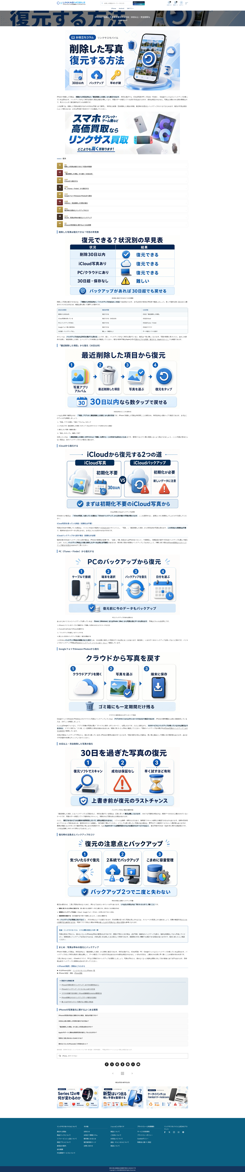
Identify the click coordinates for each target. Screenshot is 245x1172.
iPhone (64, 1056)
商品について (115, 1131)
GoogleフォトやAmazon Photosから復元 (78, 195)
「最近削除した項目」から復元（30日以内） (78, 173)
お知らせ (87, 1131)
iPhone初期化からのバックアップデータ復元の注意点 (79, 997)
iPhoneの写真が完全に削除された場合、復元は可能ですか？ (78, 1015)
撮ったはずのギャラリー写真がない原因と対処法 (77, 1002)
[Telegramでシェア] (128, 1064)
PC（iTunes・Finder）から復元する (76, 187)
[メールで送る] (138, 1064)
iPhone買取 (78, 973)
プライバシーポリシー (145, 1135)
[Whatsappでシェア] (133, 1064)
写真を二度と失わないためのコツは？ (71, 1038)
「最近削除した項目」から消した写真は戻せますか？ (76, 1027)
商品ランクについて (64, 1135)
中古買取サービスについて (66, 1153)
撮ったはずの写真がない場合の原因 (112, 922)
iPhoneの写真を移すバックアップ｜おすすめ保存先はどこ (80, 985)
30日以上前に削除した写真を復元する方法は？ (74, 1021)
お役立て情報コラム (91, 1135)
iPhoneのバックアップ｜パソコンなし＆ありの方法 (78, 989)
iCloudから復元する (71, 180)
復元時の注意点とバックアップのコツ (76, 209)
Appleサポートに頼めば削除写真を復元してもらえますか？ (78, 1032)
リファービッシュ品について (67, 1138)
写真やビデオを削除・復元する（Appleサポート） (151, 339)
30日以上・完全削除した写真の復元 (76, 202)
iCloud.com (105, 528)
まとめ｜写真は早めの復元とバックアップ (78, 217)
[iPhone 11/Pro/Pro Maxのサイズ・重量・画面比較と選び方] (113, 1073)
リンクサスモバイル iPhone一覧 (84, 970)
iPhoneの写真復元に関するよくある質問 (77, 224)
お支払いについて (117, 1138)
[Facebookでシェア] (107, 1064)
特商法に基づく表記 (144, 1142)
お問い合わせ (88, 1146)
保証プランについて (64, 1142)
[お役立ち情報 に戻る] (122, 1073)
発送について (115, 1146)
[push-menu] (186, 3)
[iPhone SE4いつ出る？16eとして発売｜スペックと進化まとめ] (132, 1073)
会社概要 (60, 1149)
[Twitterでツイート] (112, 1064)
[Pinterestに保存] (117, 1064)
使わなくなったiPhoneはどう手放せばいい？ (73, 1044)
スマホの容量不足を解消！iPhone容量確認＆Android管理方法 (82, 993)
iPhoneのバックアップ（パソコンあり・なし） (91, 643)
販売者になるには (90, 1138)
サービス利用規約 (143, 1131)
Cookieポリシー (142, 1138)
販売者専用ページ (90, 1142)
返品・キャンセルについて (120, 1142)
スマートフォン (72, 1056)
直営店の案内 (61, 1146)
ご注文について (116, 1135)
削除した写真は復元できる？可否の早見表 (78, 166)
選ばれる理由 (61, 1131)
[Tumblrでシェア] (122, 1064)
